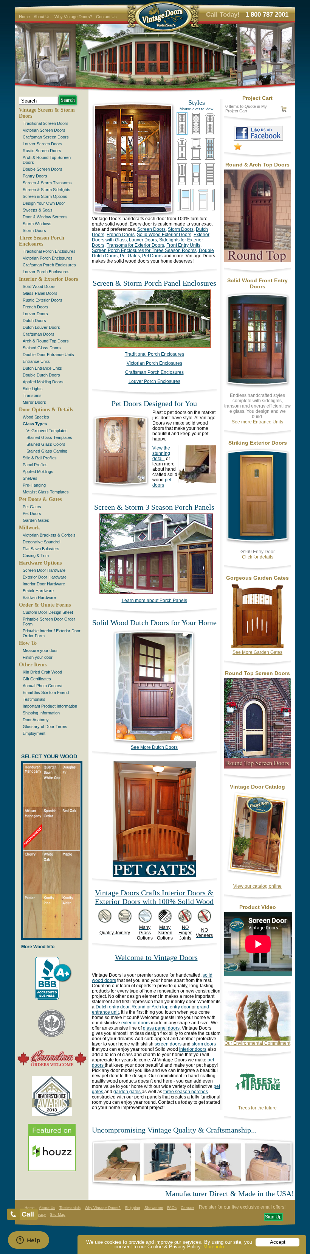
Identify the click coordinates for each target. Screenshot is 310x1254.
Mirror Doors (34, 402)
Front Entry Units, (184, 245)
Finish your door (38, 657)
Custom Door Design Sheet (48, 612)
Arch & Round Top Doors (46, 341)
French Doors (35, 307)
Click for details (257, 557)
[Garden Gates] (257, 648)
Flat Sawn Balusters (41, 548)
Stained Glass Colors (45, 444)
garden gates (127, 1091)
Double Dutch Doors (41, 375)
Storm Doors (34, 230)
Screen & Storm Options (45, 196)
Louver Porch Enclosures (46, 271)
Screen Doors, (152, 229)
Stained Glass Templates (49, 437)
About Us (42, 16)
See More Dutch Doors (154, 747)
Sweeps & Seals (38, 210)
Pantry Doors (35, 176)
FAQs (172, 1208)
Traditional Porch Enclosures (49, 251)
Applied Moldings (38, 471)
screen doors (168, 1044)
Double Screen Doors (42, 169)
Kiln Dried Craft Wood (42, 672)
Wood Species (36, 417)
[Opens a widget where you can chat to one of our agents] (28, 1240)
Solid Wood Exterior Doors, (164, 234)
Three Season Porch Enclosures (41, 241)
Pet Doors (32, 513)
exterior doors (135, 1022)
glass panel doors (161, 1028)
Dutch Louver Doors (41, 327)
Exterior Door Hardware (45, 577)
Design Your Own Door (44, 203)
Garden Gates (36, 520)
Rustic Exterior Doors (42, 300)
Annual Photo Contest (42, 685)
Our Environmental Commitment (257, 1043)
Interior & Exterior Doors (48, 279)
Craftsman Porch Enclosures (49, 265)
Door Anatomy (36, 719)
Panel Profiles (35, 464)
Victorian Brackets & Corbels (49, 535)
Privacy (39, 1214)
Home (24, 16)
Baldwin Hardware (39, 597)
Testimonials (34, 699)
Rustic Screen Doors (42, 150)
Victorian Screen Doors (44, 130)
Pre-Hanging (34, 485)
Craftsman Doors (38, 334)
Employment (34, 733)
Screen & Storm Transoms (47, 182)
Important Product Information (50, 706)
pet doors (161, 482)
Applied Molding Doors (43, 382)
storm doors (204, 1044)
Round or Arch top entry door (161, 1007)
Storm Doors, (181, 229)
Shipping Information (41, 713)
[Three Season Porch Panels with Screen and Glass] (154, 346)
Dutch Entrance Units (42, 368)
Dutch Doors (34, 320)
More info (213, 1246)
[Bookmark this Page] (238, 148)
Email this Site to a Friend (46, 692)
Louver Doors (35, 313)
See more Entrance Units (257, 422)
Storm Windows (37, 223)
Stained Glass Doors (42, 347)
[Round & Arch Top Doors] (257, 260)
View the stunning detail (161, 453)
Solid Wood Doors (39, 286)
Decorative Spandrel (41, 542)
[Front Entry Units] (257, 387)
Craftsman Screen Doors (46, 137)
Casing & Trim (36, 555)
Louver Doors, (143, 240)
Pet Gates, (130, 255)
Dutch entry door (112, 1007)
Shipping (132, 1208)
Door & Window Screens (45, 217)
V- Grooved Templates (47, 430)
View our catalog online (257, 886)
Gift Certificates (37, 679)
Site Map (57, 1214)
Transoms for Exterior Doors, (136, 245)
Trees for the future (257, 1108)
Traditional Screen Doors (45, 123)
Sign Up (273, 1217)
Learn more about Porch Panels (154, 600)
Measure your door (40, 650)
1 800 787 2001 (266, 14)
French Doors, (121, 234)
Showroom (153, 1208)
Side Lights (33, 388)
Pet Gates (32, 506)
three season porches (185, 1091)
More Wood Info (37, 946)
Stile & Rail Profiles (40, 458)
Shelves (30, 478)
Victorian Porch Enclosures (48, 258)
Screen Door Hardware (44, 570)
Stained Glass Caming (46, 451)
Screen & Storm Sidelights (46, 189)
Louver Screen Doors (42, 144)
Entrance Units (36, 361)
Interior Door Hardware (44, 584)
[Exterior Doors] (257, 543)
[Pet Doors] (121, 486)
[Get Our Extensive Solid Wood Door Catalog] (257, 878)
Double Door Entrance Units (48, 354)
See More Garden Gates (257, 652)
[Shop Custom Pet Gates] (154, 875)
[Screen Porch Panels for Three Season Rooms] (152, 592)
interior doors (192, 1049)
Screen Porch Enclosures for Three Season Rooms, (145, 250)
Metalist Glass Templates (46, 492)
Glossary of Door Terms (45, 726)
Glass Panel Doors (40, 293)
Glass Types (35, 424)
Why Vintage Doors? (73, 16)
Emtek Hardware (38, 590)
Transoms (32, 395)
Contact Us (106, 16)
